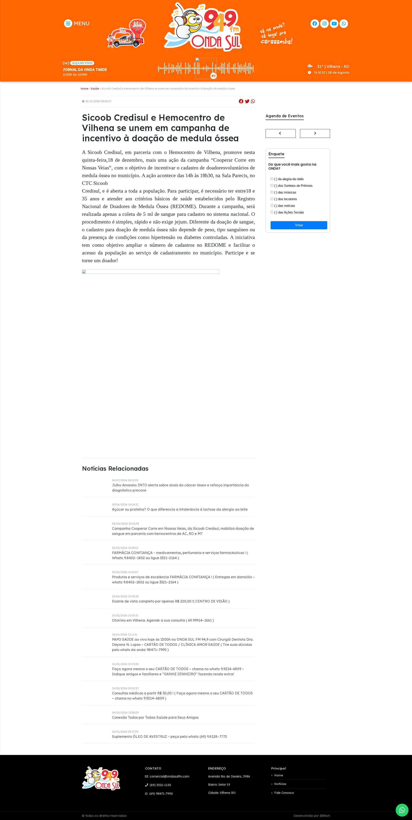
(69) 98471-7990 (160, 794)
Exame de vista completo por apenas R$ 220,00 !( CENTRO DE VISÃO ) (171, 601)
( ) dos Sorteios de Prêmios (293, 185)
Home (84, 88)
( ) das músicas (284, 192)
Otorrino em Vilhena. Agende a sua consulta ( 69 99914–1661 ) (163, 620)
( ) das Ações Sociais (288, 212)
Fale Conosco (284, 793)
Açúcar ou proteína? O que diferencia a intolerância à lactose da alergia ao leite (180, 509)
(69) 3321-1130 (160, 785)
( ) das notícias (284, 205)
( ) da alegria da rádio (288, 179)
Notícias (280, 784)
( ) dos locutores (285, 199)
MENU (80, 23)
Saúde (95, 88)
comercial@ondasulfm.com (169, 776)
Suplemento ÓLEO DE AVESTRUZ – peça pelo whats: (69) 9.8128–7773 (169, 736)
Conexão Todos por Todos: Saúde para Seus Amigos (155, 717)
